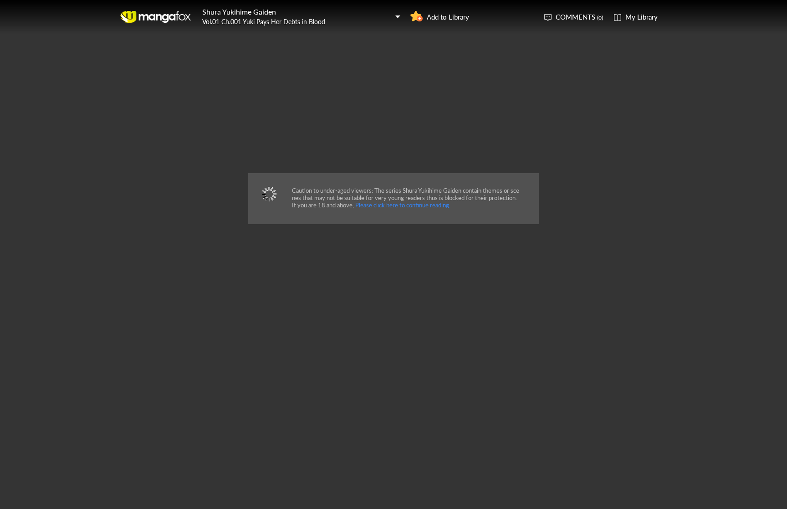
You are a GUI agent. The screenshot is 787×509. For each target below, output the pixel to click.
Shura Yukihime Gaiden (239, 11)
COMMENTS (579, 17)
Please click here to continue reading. (402, 205)
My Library (641, 17)
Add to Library (448, 17)
